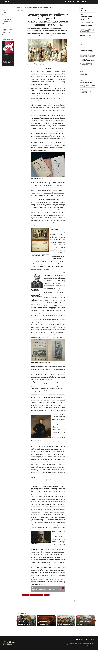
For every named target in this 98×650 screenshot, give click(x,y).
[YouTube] (78, 1)
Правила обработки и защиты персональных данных (82, 642)
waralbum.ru (88, 645)
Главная (18, 7)
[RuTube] (75, 1)
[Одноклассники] (80, 1)
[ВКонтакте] (70, 1)
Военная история (26, 594)
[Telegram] (68, 1)
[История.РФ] (8, 2)
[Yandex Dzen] (83, 1)
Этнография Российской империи (37, 594)
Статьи (22, 7)
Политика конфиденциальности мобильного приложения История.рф (79, 643)
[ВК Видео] (73, 1)
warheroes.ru (87, 644)
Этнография (46, 594)
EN (88, 1)
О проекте (88, 646)
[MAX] (65, 1)
